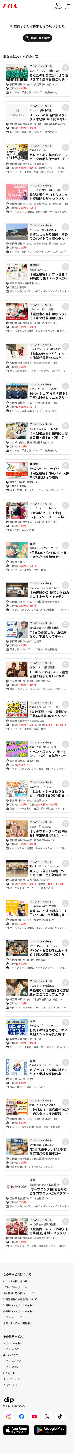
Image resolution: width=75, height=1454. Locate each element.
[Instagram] (8, 1416)
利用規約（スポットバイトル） (20, 1305)
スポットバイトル (12, 1343)
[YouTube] (34, 1416)
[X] (47, 1416)
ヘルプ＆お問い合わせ (15, 1281)
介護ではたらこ (11, 1385)
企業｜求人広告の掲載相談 (17, 1323)
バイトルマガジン (12, 1361)
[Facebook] (21, 1416)
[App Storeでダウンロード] (16, 1430)
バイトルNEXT (11, 1349)
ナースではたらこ (12, 1379)
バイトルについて (12, 1317)
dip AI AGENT (10, 1355)
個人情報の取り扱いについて (18, 1293)
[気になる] (65, 67)
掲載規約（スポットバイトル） (20, 1311)
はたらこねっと (11, 1373)
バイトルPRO (10, 1367)
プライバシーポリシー (15, 1287)
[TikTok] (60, 1416)
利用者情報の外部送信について (20, 1299)
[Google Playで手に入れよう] (50, 1430)
